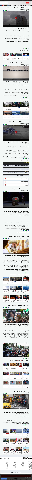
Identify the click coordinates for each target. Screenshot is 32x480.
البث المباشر (22, 465)
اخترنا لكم (27, 285)
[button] (3, 5)
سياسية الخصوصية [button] (29, 478)
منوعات (15, 467)
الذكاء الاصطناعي (14, 5)
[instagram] (1, 458)
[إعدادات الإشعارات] (6, 5)
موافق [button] (4, 478)
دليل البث (23, 466)
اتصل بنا (31, 462)
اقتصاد (15, 466)
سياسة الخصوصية (30, 466)
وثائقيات (7, 468)
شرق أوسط (24, 5)
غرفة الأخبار (7, 462)
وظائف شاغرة (30, 467)
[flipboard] (7, 458)
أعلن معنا (31, 468)
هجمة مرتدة (7, 465)
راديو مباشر (23, 463)
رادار (7, 464)
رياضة (18, 5)
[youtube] (4, 458)
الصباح (7, 466)
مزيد (10, 5)
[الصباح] (16, 46)
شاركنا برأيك (30, 469)
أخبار (28, 5)
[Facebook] (8, 10)
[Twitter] (6, 10)
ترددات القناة (22, 464)
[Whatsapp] (5, 10)
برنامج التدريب (30, 464)
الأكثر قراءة (26, 51)
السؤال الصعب (6, 463)
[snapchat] (5, 458)
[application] (16, 18)
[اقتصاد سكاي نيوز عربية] (8, 5)
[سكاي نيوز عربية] (28, 3)
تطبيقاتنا (23, 462)
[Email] (3, 10)
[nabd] (8, 458)
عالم (21, 5)
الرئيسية (31, 5)
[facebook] (0, 458)
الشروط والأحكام (30, 465)
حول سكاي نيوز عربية (30, 463)
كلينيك (7, 467)
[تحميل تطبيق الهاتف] (27, 458)
